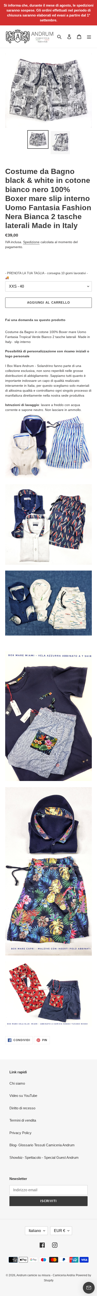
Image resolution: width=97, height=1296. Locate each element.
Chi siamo (17, 1083)
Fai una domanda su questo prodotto (35, 320)
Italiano (35, 1231)
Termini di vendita (22, 1120)
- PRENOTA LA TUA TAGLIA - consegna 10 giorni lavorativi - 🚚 (46, 275)
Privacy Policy (20, 1133)
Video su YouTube (23, 1096)
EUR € (59, 1231)
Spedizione (31, 242)
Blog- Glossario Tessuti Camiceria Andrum (42, 1145)
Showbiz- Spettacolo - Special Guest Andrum (44, 1157)
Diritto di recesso (22, 1108)
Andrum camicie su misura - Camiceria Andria (45, 1275)
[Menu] (89, 37)
